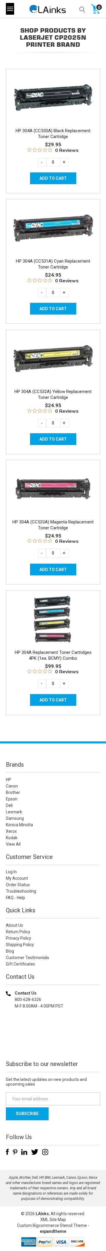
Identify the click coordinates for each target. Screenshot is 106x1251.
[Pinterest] (15, 1152)
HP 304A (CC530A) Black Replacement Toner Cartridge (53, 133)
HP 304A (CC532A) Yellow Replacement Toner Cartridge (53, 394)
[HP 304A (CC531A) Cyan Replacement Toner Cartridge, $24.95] (53, 228)
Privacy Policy (18, 938)
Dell (9, 805)
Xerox (11, 831)
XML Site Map (53, 1219)
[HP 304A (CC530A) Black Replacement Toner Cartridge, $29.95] (53, 97)
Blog (10, 951)
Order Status (18, 884)
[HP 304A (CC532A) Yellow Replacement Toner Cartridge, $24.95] (53, 358)
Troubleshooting (21, 891)
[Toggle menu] (10, 9)
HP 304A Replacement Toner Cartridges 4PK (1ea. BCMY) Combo (53, 655)
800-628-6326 (28, 999)
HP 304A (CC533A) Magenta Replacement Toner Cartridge (53, 524)
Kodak (11, 837)
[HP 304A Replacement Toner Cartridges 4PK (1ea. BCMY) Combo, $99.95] (53, 619)
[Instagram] (45, 1152)
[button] (53, 1043)
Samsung (15, 818)
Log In (11, 871)
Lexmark (14, 812)
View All (13, 844)
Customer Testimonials (27, 957)
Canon (12, 786)
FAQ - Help (15, 897)
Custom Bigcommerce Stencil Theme (52, 1225)
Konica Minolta (19, 824)
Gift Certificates (20, 964)
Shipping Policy (20, 944)
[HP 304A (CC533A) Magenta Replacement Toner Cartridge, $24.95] (53, 489)
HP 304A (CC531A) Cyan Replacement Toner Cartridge (53, 264)
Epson (11, 799)
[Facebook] (7, 1152)
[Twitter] (34, 1152)
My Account (17, 878)
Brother (13, 792)
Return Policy (18, 931)
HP (8, 779)
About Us (14, 925)
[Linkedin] (24, 1152)
